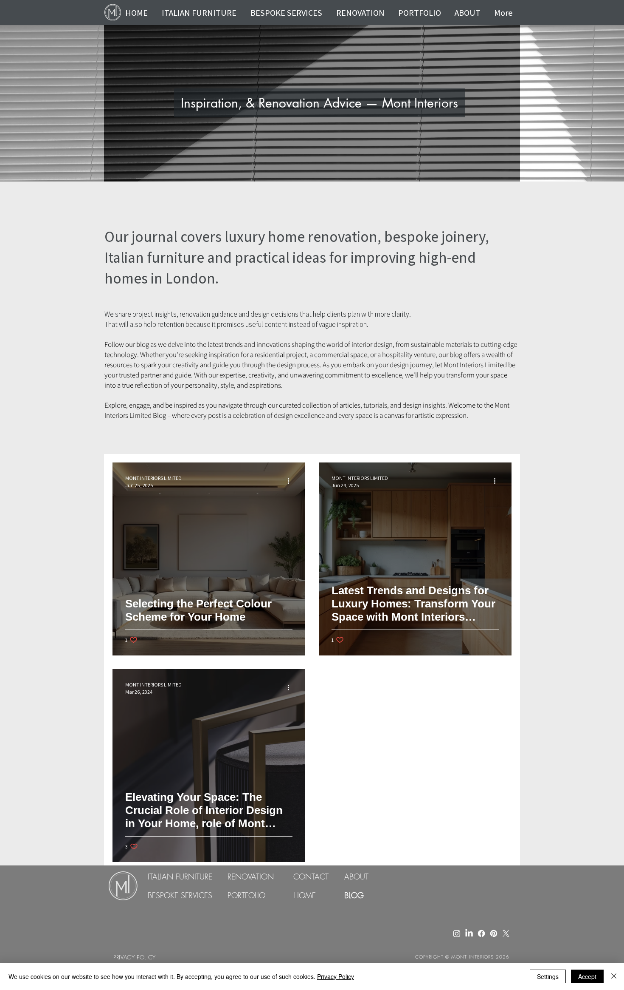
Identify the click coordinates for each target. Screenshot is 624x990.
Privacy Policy (335, 976)
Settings (548, 976)
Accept (587, 976)
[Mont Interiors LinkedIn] (469, 933)
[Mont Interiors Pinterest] (493, 933)
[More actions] (291, 481)
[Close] (614, 976)
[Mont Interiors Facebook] (481, 933)
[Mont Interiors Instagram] (456, 933)
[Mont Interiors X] (506, 933)
